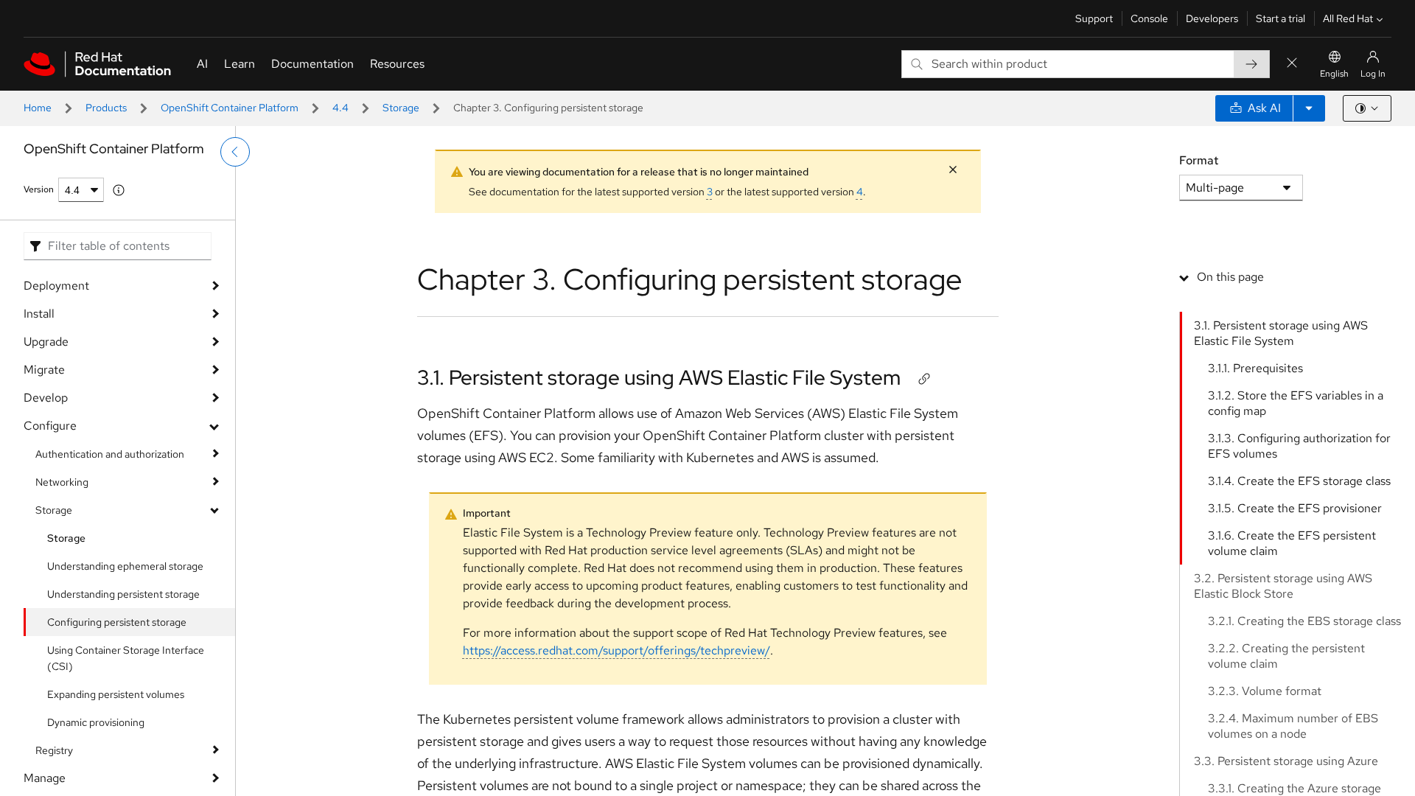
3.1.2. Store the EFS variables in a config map (1295, 403)
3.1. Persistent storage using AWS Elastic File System (659, 377)
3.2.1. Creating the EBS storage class (1304, 621)
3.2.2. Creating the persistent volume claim (1286, 655)
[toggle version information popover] (118, 190)
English (1334, 74)
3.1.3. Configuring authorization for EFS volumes (1299, 445)
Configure (50, 425)
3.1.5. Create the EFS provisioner (1295, 508)
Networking (61, 482)
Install (39, 313)
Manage (45, 778)
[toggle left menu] (235, 152)
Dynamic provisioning (95, 722)
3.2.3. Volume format (1264, 691)
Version (39, 189)
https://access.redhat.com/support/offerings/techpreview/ (616, 650)
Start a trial (1280, 18)
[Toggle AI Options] (1309, 108)
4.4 (340, 107)
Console (1149, 18)
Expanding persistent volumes (115, 694)
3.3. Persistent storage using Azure (1286, 761)
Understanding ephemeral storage (125, 566)
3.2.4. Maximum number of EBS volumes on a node (1293, 726)
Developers (1212, 18)
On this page (1230, 276)
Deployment (56, 285)
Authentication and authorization (109, 454)
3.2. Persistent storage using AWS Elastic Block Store (1283, 585)
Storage (400, 107)
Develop (46, 397)
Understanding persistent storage (123, 594)
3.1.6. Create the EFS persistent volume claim (1292, 543)
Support (1094, 18)
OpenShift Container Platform (229, 107)
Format (1198, 160)
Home (38, 107)
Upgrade (46, 341)
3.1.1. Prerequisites (1255, 368)
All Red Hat (1348, 18)
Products (106, 107)
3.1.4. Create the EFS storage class (1299, 481)
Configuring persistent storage (116, 622)
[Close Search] (1292, 63)
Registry (54, 750)
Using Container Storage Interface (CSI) (125, 658)
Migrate (44, 369)
